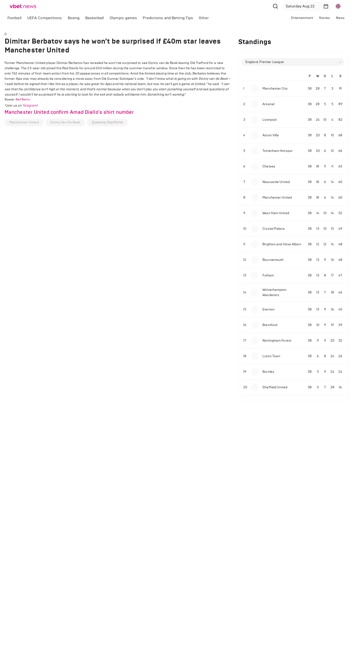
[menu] (127, 17)
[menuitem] (14, 17)
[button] (326, 6)
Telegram (29, 105)
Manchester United (24, 122)
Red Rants (23, 99)
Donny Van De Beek (65, 122)
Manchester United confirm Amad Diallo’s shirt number (69, 112)
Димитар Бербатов (107, 122)
